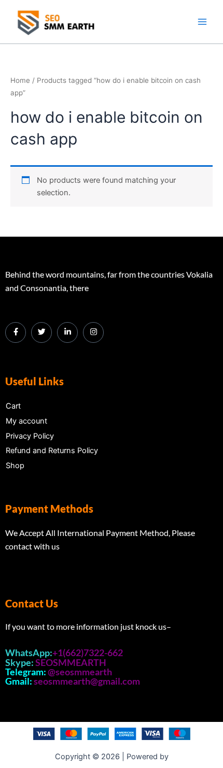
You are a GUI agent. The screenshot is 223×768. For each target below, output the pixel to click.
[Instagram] (93, 332)
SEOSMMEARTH (70, 662)
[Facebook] (15, 332)
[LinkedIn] (67, 332)
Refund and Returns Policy (52, 450)
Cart (13, 406)
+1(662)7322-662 (87, 652)
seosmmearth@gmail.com (87, 681)
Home (20, 80)
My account (26, 421)
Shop (15, 465)
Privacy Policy (30, 436)
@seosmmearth (80, 671)
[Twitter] (41, 332)
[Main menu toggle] (202, 21)
